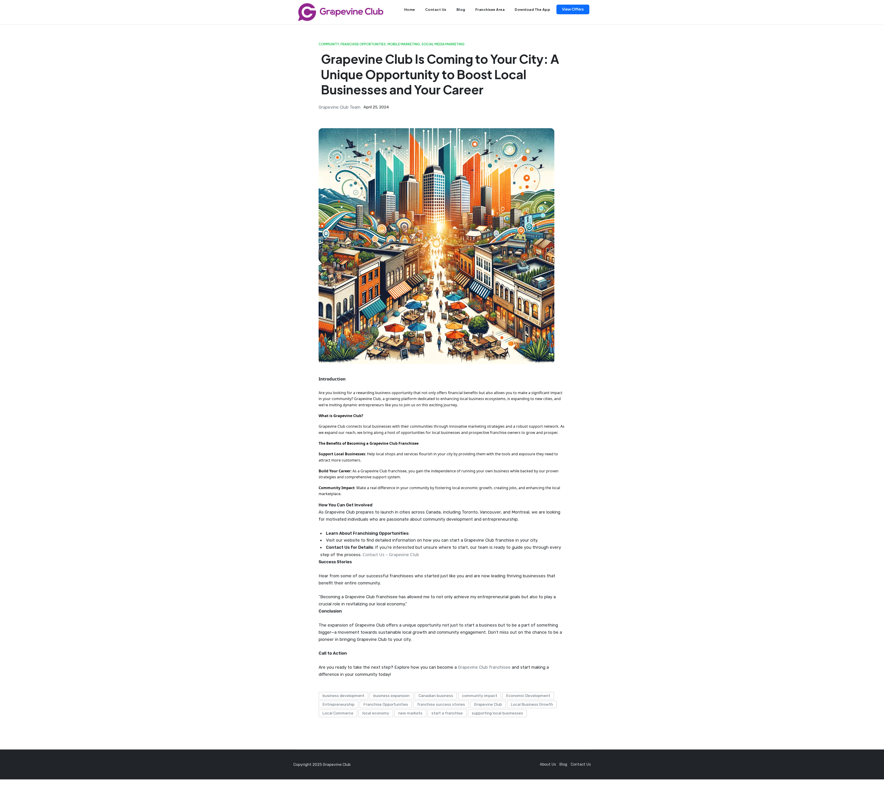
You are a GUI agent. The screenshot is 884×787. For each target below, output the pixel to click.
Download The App (532, 9)
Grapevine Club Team (340, 107)
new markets (410, 713)
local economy (375, 713)
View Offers (573, 9)
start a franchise (447, 713)
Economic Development (528, 695)
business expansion (391, 695)
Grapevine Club (488, 704)
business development (343, 695)
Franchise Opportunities (363, 44)
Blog (461, 9)
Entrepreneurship (339, 704)
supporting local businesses (497, 713)
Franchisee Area (490, 9)
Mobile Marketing (403, 44)
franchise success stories (441, 704)
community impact (479, 695)
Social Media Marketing (443, 44)
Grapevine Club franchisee (484, 667)
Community (329, 44)
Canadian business (436, 695)
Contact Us (435, 9)
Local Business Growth (532, 704)
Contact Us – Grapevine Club (391, 554)
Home (409, 9)
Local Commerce (338, 713)
